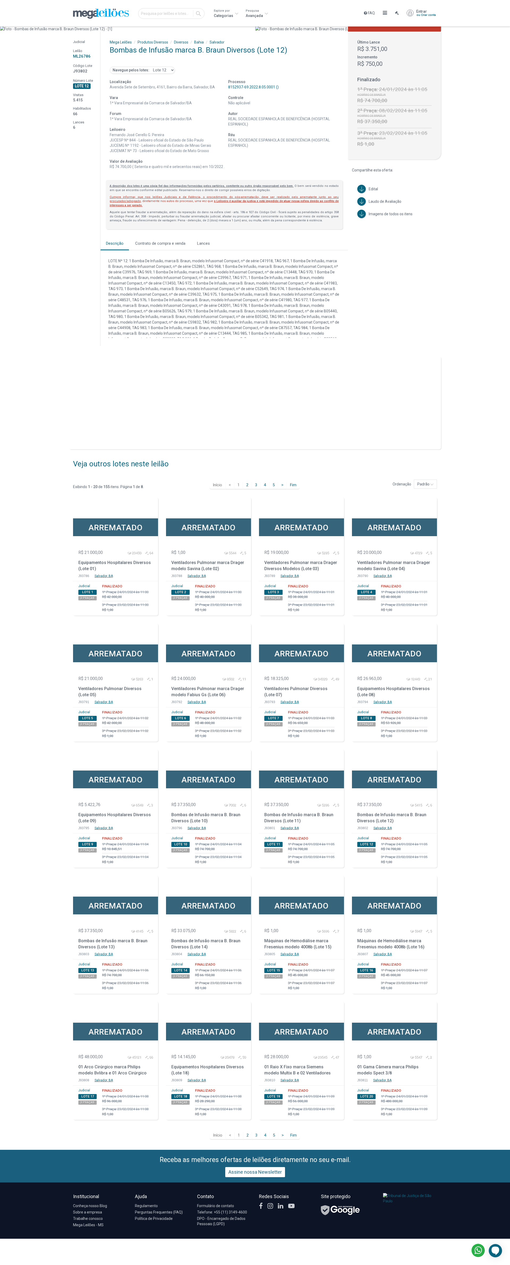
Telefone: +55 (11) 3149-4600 (222, 1212)
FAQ (371, 13)
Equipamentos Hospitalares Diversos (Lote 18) (207, 1069)
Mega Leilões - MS (88, 1225)
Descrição (115, 243)
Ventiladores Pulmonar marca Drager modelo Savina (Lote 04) (393, 565)
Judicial (84, 586)
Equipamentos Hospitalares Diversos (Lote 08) (393, 691)
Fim (293, 485)
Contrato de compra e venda (160, 243)
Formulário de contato (215, 1206)
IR (198, 13)
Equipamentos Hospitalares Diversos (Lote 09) (114, 817)
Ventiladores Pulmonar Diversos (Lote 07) (296, 691)
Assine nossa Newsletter (255, 1172)
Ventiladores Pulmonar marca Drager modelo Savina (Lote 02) (207, 565)
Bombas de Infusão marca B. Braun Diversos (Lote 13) (112, 943)
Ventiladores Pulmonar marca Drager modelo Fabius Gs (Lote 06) (207, 691)
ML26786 (82, 56)
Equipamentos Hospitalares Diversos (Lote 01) (114, 565)
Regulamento (146, 1206)
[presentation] (4, 29)
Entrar (426, 13)
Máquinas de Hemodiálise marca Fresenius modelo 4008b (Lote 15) (298, 943)
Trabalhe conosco (88, 1218)
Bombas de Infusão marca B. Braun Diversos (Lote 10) (205, 817)
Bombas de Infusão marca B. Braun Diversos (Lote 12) (391, 817)
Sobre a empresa (87, 1212)
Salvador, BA (104, 576)
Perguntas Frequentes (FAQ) (159, 1212)
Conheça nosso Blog (90, 1206)
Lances (203, 243)
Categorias (224, 13)
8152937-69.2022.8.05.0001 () (253, 87)
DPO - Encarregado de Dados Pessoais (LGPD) (221, 1221)
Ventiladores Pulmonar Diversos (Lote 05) (110, 691)
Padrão (423, 484)
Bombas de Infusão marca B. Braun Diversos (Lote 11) (298, 817)
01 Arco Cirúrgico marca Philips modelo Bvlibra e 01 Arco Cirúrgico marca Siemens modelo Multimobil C (114, 1070)
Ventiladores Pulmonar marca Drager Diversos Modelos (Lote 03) (300, 565)
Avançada (255, 13)
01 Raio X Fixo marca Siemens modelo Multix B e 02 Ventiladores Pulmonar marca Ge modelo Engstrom (297, 1070)
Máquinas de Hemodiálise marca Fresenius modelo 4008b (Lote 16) (390, 943)
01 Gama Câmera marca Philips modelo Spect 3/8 (388, 1069)
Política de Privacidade (154, 1218)
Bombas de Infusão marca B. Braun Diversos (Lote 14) (205, 943)
